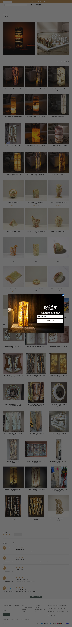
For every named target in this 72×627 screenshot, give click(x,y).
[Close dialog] (63, 295)
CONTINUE (50, 321)
